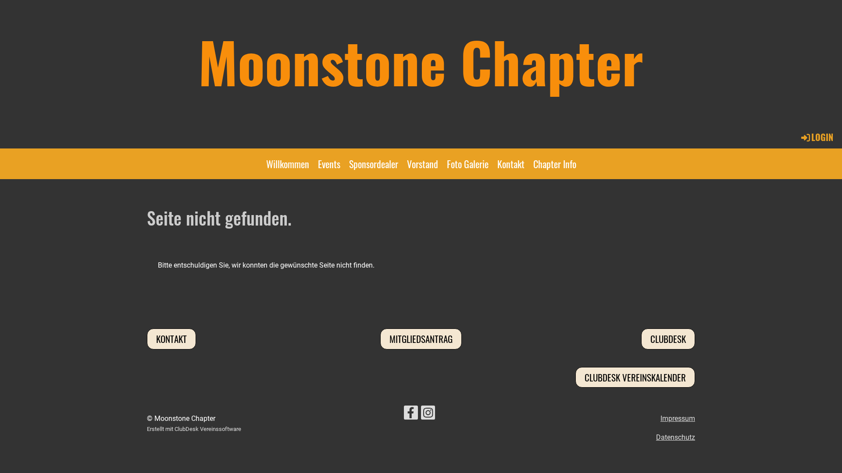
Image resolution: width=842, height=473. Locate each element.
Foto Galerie (468, 164)
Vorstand (422, 164)
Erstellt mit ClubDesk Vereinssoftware (194, 429)
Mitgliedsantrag (421, 339)
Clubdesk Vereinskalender (635, 377)
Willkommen (287, 164)
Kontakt (510, 164)
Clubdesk (668, 339)
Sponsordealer (373, 164)
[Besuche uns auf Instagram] (428, 414)
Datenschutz (675, 437)
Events (329, 164)
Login (822, 137)
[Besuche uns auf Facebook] (411, 414)
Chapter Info (554, 164)
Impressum (677, 418)
